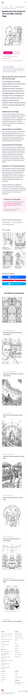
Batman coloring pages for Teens (8, 224)
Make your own (6, 58)
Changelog (17, 646)
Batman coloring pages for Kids (18, 222)
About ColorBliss (18, 633)
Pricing (2, 646)
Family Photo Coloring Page (6, 639)
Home (3, 7)
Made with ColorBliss (19, 637)
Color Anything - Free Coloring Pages (19, 683)
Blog (16, 642)
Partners (16, 648)
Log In (16, 675)
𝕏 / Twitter (3, 679)
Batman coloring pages (11, 7)
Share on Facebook (15, 277)
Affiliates (17, 650)
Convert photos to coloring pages (6, 636)
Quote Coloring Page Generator (5, 668)
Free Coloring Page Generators (5, 654)
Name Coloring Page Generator (5, 664)
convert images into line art (10, 205)
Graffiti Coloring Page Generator (5, 657)
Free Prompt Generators (6, 651)
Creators (16, 640)
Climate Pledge (18, 652)
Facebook (3, 673)
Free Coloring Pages (6, 7)
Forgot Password (18, 677)
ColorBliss (6, 209)
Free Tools (3, 649)
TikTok (2, 681)
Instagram (3, 677)
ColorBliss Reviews (18, 635)
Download (8, 52)
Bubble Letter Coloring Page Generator (7, 661)
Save (14, 280)
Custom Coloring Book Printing (5, 642)
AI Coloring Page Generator (6, 633)
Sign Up (16, 673)
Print (16, 52)
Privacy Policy (17, 656)
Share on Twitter (15, 283)
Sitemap (16, 644)
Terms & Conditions (19, 654)
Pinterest (3, 675)
